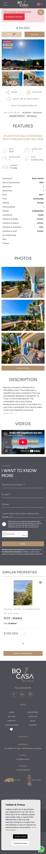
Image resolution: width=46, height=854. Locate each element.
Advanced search (14, 17)
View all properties (23, 653)
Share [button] (13, 92)
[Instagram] (30, 694)
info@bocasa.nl (23, 759)
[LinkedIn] (22, 694)
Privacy (32, 799)
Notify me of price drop (25, 99)
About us (32, 717)
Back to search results (24, 106)
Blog (32, 721)
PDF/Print (37, 92)
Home (11, 712)
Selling (11, 717)
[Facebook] (14, 694)
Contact (33, 725)
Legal (24, 799)
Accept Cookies (20, 836)
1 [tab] (23, 643)
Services (11, 721)
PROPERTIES (33, 712)
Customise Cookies (20, 843)
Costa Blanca (11, 725)
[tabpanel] (23, 609)
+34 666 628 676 (23, 770)
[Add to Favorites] (39, 583)
